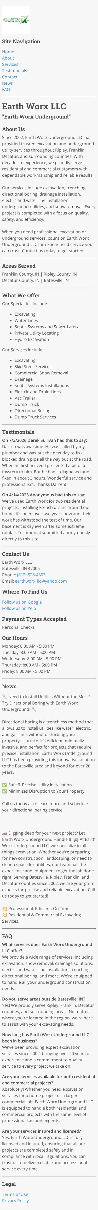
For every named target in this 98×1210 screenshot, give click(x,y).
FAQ (6, 89)
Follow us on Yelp (19, 608)
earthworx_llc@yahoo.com (41, 581)
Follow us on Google (22, 602)
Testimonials (14, 70)
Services (10, 64)
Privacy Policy (15, 1200)
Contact (10, 77)
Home (8, 52)
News (7, 83)
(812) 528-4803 (31, 575)
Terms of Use (15, 1194)
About (8, 58)
